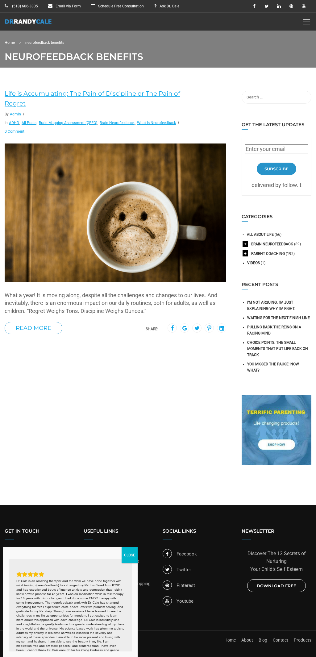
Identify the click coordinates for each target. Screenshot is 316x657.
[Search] (303, 97)
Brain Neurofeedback (117, 123)
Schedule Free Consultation (121, 6)
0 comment (14, 131)
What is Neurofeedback (156, 123)
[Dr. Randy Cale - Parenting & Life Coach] (28, 25)
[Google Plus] (184, 328)
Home (230, 640)
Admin (15, 114)
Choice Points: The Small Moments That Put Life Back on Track (277, 348)
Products (302, 640)
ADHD (14, 123)
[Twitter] (197, 328)
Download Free (276, 585)
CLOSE (129, 555)
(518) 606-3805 (24, 6)
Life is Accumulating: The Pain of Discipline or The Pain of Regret (92, 98)
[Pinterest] (209, 328)
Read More (33, 328)
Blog (263, 640)
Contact (280, 640)
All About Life (260, 234)
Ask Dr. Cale (169, 6)
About (247, 640)
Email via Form (68, 6)
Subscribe (276, 168)
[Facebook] (172, 328)
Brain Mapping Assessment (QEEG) (68, 123)
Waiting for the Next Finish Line (278, 318)
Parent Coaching (268, 254)
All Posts (29, 123)
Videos (253, 263)
